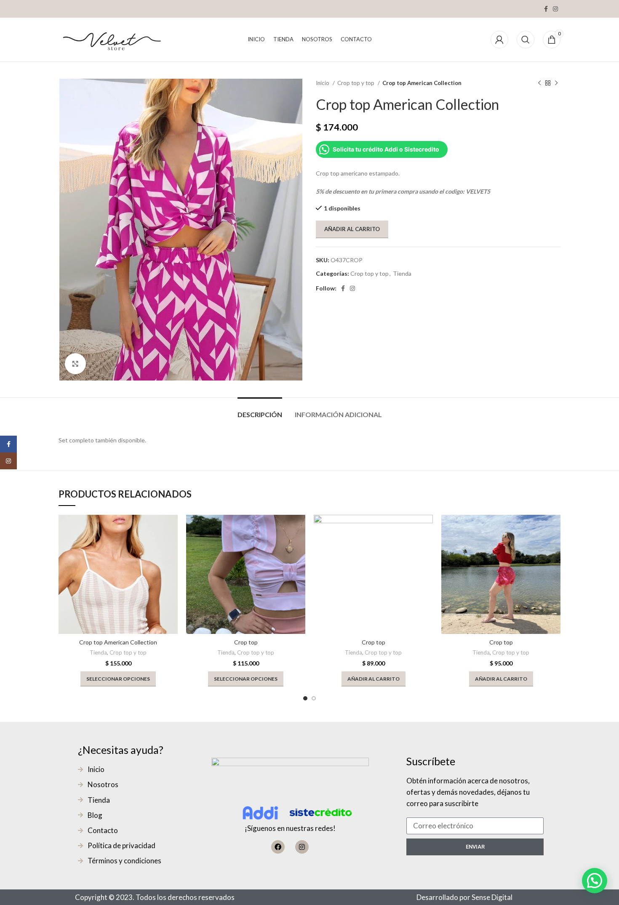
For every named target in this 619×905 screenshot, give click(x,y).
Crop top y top (356, 83)
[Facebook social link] (546, 8)
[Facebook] (278, 847)
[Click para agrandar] (75, 363)
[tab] (259, 410)
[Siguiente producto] (556, 83)
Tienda (402, 273)
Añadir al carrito (352, 229)
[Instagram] (302, 847)
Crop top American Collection (118, 642)
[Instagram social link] (555, 8)
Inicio (323, 83)
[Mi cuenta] (499, 39)
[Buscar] (525, 39)
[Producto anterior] (539, 83)
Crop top (246, 642)
